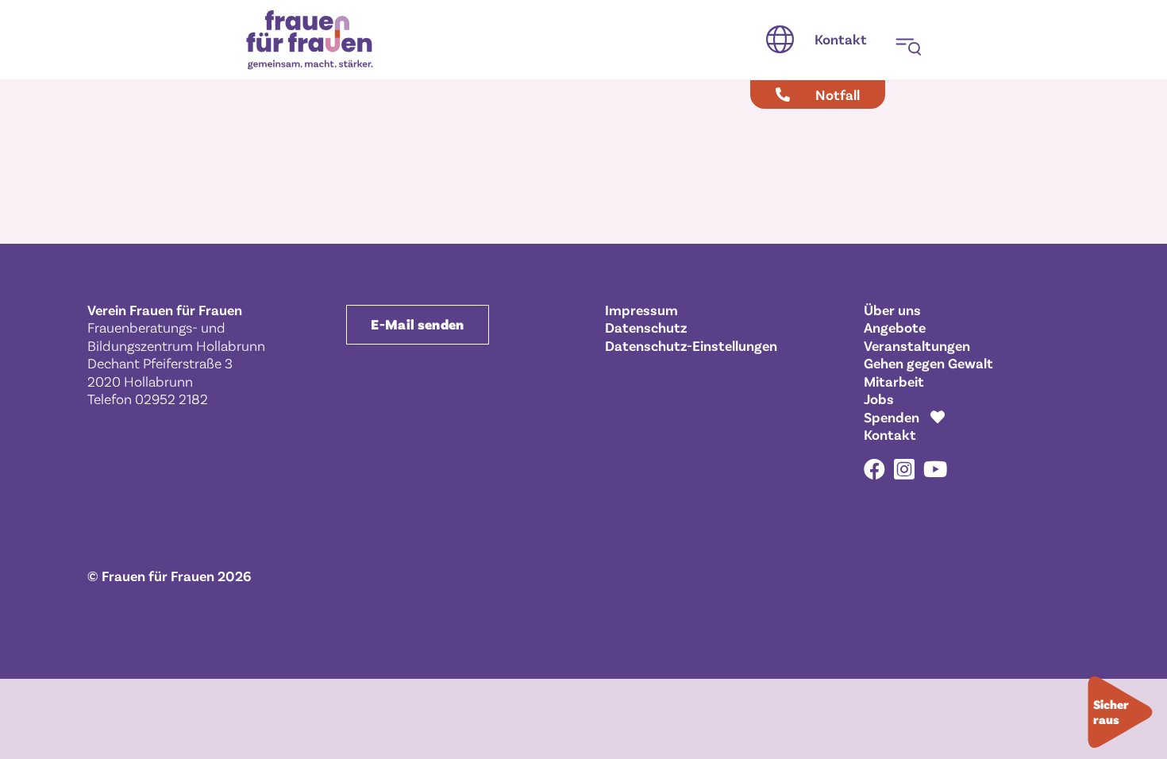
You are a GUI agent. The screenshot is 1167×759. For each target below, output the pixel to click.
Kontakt (890, 434)
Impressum (641, 309)
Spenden (891, 417)
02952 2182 (171, 398)
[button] (780, 39)
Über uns (892, 309)
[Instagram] (904, 470)
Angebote (895, 327)
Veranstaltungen (917, 345)
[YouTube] (935, 469)
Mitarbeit (894, 381)
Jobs (879, 398)
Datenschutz (646, 327)
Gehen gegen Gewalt (928, 363)
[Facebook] (874, 469)
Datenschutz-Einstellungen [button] (691, 345)
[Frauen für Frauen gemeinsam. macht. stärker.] (309, 40)
